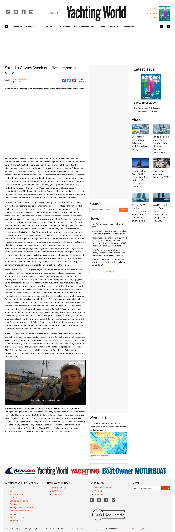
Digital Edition (151, 13)
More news (109, 271)
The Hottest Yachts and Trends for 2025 (161, 174)
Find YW (153, 18)
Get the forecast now (99, 455)
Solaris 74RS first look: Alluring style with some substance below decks (139, 213)
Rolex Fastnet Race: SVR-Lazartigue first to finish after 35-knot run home (140, 178)
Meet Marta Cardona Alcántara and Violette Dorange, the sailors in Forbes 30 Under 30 (109, 262)
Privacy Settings (149, 529)
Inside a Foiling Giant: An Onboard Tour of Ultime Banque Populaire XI (161, 144)
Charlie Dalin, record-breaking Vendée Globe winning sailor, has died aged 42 (109, 232)
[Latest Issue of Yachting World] (164, 13)
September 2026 (145, 102)
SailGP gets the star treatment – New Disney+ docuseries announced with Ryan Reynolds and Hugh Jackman (109, 253)
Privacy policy (137, 529)
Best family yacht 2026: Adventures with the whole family (140, 143)
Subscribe (153, 9)
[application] (45, 382)
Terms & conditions (123, 529)
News (94, 218)
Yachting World (18, 79)
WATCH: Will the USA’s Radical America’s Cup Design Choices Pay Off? (161, 213)
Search (123, 209)
